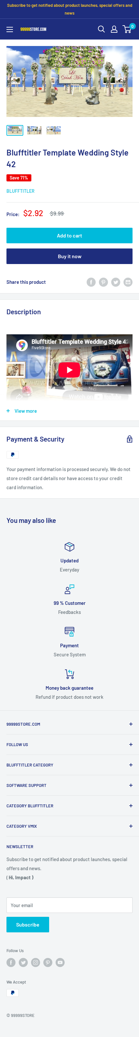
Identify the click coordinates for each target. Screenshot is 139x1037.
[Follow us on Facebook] (11, 962)
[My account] (114, 29)
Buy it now (69, 256)
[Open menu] (9, 29)
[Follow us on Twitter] (23, 962)
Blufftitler (20, 191)
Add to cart (69, 235)
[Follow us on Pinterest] (47, 962)
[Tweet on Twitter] (115, 282)
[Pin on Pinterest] (103, 282)
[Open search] (101, 29)
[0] (127, 29)
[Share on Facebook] (91, 282)
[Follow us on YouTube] (60, 962)
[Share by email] (128, 282)
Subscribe (27, 924)
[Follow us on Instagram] (35, 962)
